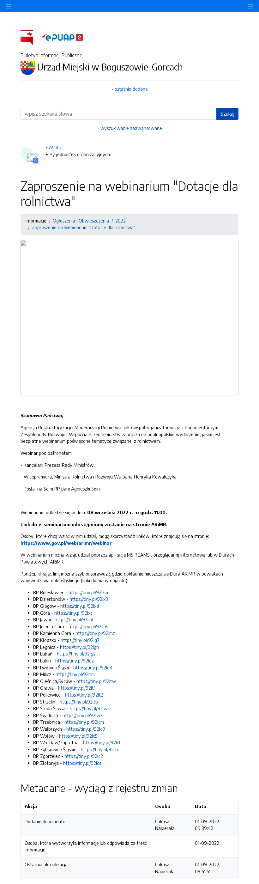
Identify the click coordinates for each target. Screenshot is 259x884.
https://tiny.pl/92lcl (101, 742)
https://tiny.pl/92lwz (82, 715)
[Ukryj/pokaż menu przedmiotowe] (8, 6)
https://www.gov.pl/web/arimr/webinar (66, 543)
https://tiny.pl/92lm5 (88, 626)
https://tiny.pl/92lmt (74, 619)
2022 (120, 220)
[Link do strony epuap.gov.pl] (62, 37)
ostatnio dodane (131, 89)
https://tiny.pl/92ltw (96, 681)
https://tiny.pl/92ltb (79, 701)
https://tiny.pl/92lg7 (80, 640)
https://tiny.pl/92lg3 (92, 667)
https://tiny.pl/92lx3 (88, 599)
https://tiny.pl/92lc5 (78, 736)
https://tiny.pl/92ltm (75, 674)
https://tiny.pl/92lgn (79, 647)
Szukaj (227, 114)
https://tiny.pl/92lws (89, 708)
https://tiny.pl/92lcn (100, 749)
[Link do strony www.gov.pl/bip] (30, 37)
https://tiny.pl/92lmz (95, 633)
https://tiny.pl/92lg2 (76, 653)
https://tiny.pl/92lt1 (76, 688)
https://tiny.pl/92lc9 (85, 729)
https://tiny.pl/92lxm (88, 592)
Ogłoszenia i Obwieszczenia (81, 220)
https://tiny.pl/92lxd (79, 606)
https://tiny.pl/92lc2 (83, 756)
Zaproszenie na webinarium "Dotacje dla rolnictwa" (83, 227)
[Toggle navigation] (250, 6)
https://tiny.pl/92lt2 (84, 695)
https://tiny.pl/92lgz (74, 660)
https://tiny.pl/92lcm (84, 722)
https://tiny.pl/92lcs (82, 763)
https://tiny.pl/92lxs (73, 613)
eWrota (53, 147)
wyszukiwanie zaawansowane (131, 128)
